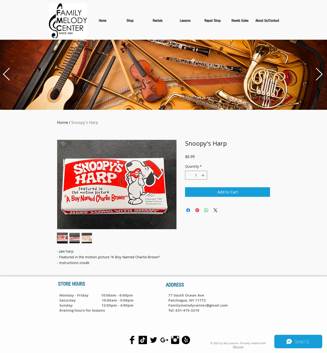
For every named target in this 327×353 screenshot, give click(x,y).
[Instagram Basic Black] (175, 340)
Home (62, 122)
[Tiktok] (143, 340)
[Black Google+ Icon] (164, 340)
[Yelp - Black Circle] (186, 340)
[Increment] (203, 175)
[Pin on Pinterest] (197, 210)
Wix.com (238, 346)
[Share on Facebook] (188, 210)
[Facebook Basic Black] (132, 340)
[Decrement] (189, 175)
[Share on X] (215, 210)
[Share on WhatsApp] (206, 210)
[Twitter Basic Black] (153, 340)
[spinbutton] (196, 175)
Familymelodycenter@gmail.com (198, 305)
